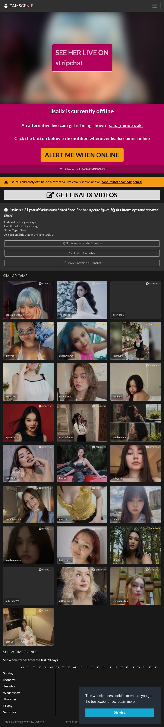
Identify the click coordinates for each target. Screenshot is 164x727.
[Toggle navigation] (155, 6)
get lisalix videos (86, 195)
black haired (58, 210)
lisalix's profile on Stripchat (84, 263)
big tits (116, 210)
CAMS (21, 5)
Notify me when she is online (83, 243)
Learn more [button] (126, 701)
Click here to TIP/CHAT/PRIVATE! (83, 169)
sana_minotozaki (126, 125)
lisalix (57, 111)
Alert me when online (81, 155)
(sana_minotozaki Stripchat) (121, 182)
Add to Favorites (84, 253)
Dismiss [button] (119, 712)
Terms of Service (73, 721)
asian (45, 210)
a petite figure (99, 210)
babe (71, 210)
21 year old (32, 210)
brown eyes (130, 210)
